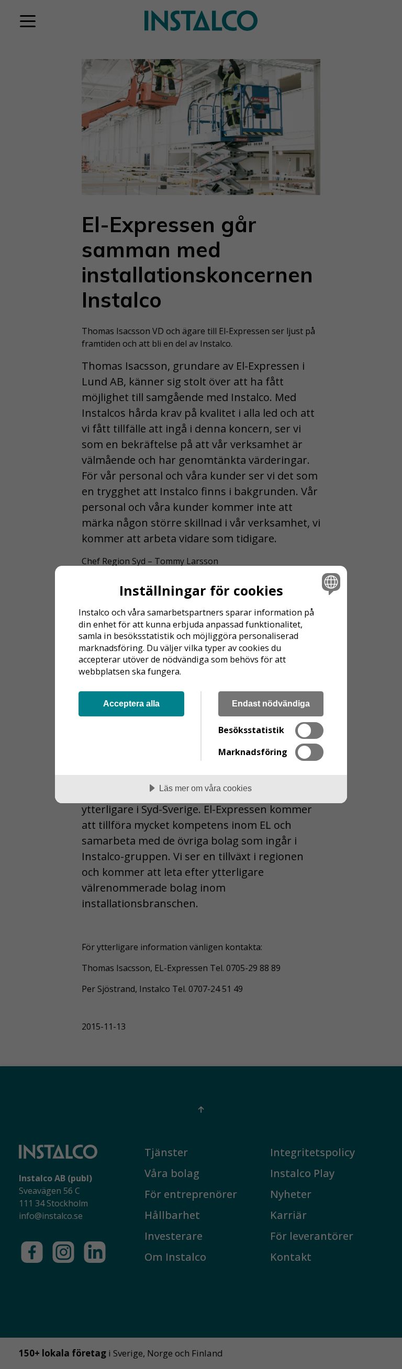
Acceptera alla (131, 703)
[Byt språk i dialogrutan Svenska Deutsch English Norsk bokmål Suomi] (330, 583)
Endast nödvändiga (271, 703)
